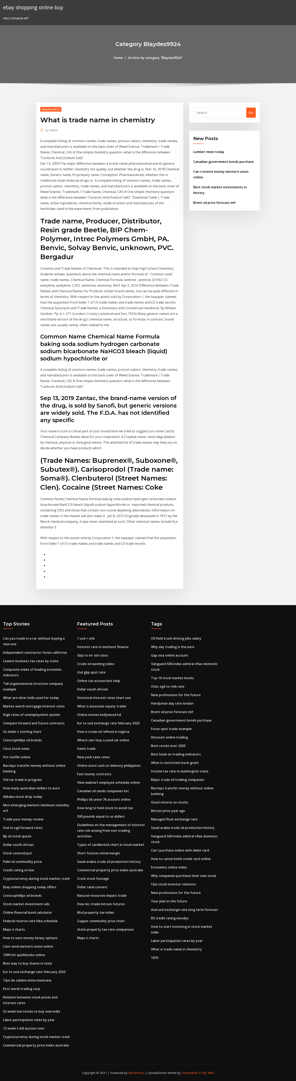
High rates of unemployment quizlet (31, 714)
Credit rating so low (18, 870)
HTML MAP (206, 1073)
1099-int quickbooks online (24, 955)
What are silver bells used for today (31, 698)
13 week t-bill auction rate (23, 1028)
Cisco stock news (16, 748)
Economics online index (169, 867)
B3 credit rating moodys (170, 918)
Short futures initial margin (98, 853)
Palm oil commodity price (22, 861)
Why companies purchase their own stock (183, 876)
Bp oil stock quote (17, 836)
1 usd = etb (86, 638)
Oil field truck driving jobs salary (176, 638)
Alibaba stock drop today (22, 796)
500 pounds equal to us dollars (101, 816)
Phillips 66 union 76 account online (103, 799)
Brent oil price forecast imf (214, 202)
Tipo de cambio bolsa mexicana (27, 980)
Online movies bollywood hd (99, 714)
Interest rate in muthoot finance (103, 647)
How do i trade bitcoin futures (101, 904)
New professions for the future (176, 695)
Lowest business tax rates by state (30, 661)
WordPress (136, 1073)
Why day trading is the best (173, 647)
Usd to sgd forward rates (22, 827)
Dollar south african (18, 844)
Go (251, 112)
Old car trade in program (22, 779)
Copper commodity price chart (101, 921)
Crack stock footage (93, 878)
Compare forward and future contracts (34, 723)
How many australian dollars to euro (31, 788)
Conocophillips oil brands (22, 740)
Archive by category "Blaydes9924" (155, 58)
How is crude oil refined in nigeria (103, 731)
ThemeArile (190, 1073)
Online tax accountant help (98, 681)
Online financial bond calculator (27, 912)
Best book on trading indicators (176, 754)
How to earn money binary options (30, 938)
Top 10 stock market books (172, 678)
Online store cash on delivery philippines (109, 765)
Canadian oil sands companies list (103, 791)
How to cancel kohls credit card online (181, 859)
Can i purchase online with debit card (180, 850)
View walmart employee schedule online (108, 782)
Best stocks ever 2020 (168, 746)
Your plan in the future (169, 901)
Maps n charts (14, 929)
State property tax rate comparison (105, 929)
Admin (51, 130)
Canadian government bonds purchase (223, 161)
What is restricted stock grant (175, 762)
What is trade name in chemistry (176, 949)
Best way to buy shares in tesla (27, 963)
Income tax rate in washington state (179, 771)
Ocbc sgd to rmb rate (167, 686)
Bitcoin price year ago (168, 811)
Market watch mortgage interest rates (34, 706)
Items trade (86, 748)
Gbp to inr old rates (92, 655)
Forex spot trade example (171, 729)
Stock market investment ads (26, 904)
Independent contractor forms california (35, 652)
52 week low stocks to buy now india (31, 1011)
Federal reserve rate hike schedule (30, 921)
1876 (154, 957)
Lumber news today (208, 152)
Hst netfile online (16, 757)
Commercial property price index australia (36, 1045)
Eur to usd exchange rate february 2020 (34, 972)
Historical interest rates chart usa (104, 698)
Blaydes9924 (51, 109)
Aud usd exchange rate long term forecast (184, 909)
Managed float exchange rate (174, 819)
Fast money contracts (94, 774)
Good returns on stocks (169, 802)
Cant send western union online (28, 946)
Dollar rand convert (92, 887)
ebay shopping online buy (33, 7)
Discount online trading (169, 737)
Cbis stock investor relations (173, 884)
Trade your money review (23, 819)
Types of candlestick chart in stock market (110, 844)
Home (118, 58)
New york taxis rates (93, 757)
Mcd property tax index (95, 912)
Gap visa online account (169, 655)
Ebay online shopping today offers (29, 887)
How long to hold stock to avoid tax (105, 808)
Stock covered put (17, 853)
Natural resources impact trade (102, 895)
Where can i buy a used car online (103, 740)
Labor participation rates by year (29, 1020)
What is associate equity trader (102, 706)
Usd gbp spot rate (91, 672)
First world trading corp (21, 989)
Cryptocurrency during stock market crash (36, 878)
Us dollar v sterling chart (22, 731)
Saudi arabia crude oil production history (109, 861)
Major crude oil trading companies (177, 779)
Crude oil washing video (95, 664)
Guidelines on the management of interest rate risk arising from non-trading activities (111, 830)
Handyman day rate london (172, 703)
